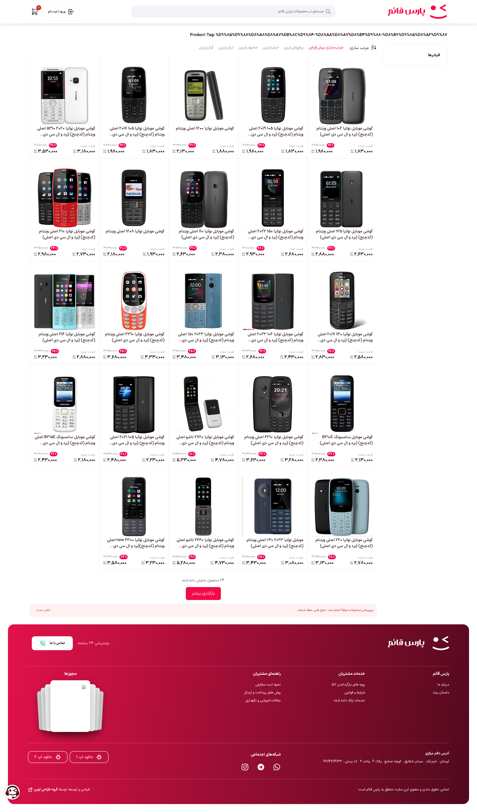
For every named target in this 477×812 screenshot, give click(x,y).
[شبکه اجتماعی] (277, 751)
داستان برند (441, 676)
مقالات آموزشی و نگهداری (263, 684)
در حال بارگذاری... (203, 594)
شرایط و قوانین (354, 676)
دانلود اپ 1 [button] (84, 741)
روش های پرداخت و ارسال (262, 676)
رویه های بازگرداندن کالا (348, 668)
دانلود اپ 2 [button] (43, 741)
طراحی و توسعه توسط (62, 773)
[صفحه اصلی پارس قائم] (417, 11)
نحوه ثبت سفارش (268, 668)
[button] (35, 12)
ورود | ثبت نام (57, 11)
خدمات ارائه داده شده (349, 684)
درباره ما (443, 668)
